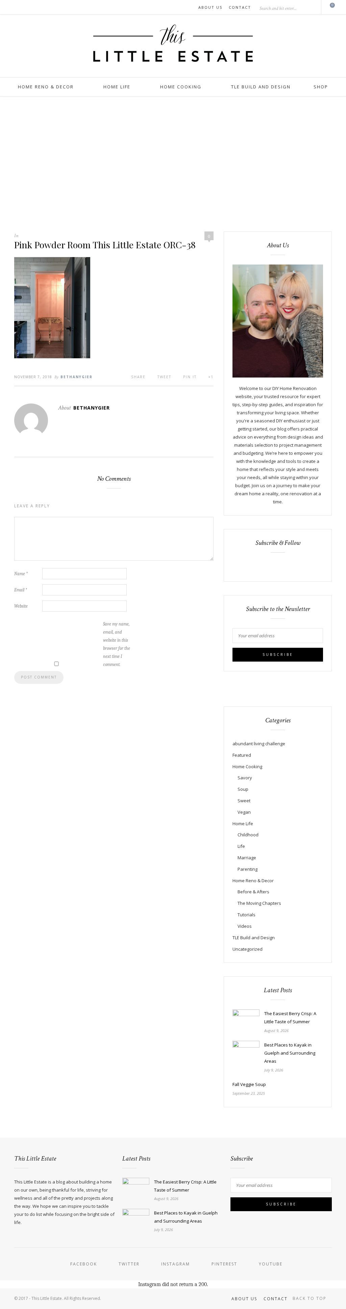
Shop (321, 87)
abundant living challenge (258, 744)
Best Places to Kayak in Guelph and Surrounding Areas (289, 1053)
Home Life (116, 87)
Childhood (248, 835)
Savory (245, 778)
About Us (210, 7)
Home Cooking (180, 87)
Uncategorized (247, 949)
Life (241, 846)
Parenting (247, 869)
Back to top (310, 1298)
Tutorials (246, 915)
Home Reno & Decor (46, 87)
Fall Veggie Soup (249, 1084)
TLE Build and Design (261, 87)
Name (21, 573)
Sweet (244, 801)
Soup (243, 789)
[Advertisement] (173, 164)
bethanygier (76, 376)
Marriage (247, 858)
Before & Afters (253, 892)
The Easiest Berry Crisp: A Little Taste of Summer (290, 1017)
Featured (241, 755)
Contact (240, 7)
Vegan (244, 812)
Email (20, 589)
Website (21, 606)
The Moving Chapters (259, 903)
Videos (245, 926)
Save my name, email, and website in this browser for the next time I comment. (116, 644)
